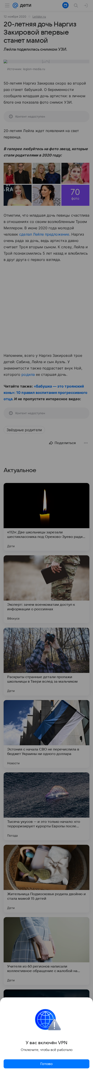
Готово (46, 1064)
